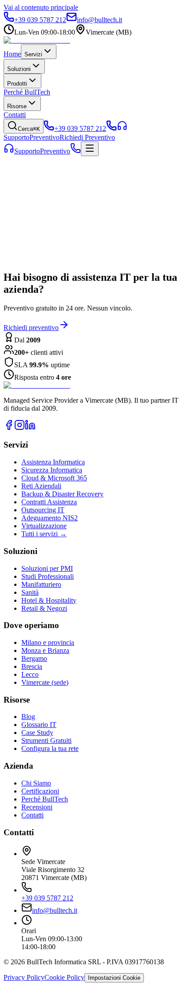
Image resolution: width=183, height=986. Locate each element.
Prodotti (17, 83)
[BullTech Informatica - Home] (37, 385)
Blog (94, 267)
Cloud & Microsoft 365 (54, 478)
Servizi (33, 54)
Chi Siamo (36, 783)
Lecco (30, 674)
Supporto (27, 151)
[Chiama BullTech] (111, 128)
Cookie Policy (64, 977)
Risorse (17, 106)
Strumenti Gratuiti (46, 740)
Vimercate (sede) (44, 682)
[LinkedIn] (30, 428)
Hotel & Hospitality (48, 600)
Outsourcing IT (42, 510)
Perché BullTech (27, 92)
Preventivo (55, 151)
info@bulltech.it (54, 910)
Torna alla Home (35, 237)
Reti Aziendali (41, 486)
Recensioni (36, 807)
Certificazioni (40, 791)
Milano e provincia (47, 642)
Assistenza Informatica (53, 462)
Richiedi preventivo (31, 327)
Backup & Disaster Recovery (62, 494)
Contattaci (81, 237)
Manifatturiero (41, 584)
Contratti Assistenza (49, 502)
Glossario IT (38, 724)
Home (12, 54)
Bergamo (34, 658)
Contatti (15, 114)
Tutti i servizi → (44, 534)
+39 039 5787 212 (47, 898)
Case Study (37, 732)
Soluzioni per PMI (47, 568)
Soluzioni (19, 69)
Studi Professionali (47, 576)
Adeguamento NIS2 (49, 518)
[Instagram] (19, 428)
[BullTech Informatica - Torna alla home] (37, 40)
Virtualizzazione (44, 526)
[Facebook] (9, 428)
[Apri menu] (90, 148)
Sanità (30, 592)
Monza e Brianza (45, 650)
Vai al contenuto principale (41, 7)
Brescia (31, 666)
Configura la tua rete (50, 748)
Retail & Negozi (44, 608)
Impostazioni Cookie (114, 977)
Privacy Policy (24, 977)
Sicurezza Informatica (51, 470)
